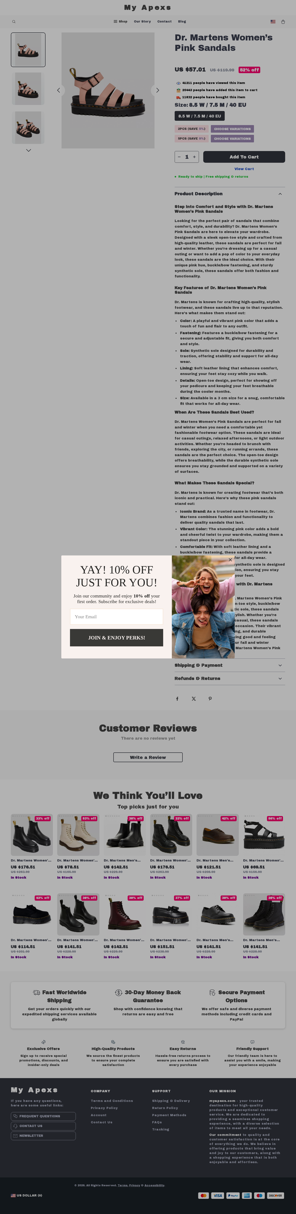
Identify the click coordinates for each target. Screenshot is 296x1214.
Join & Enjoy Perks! (116, 638)
